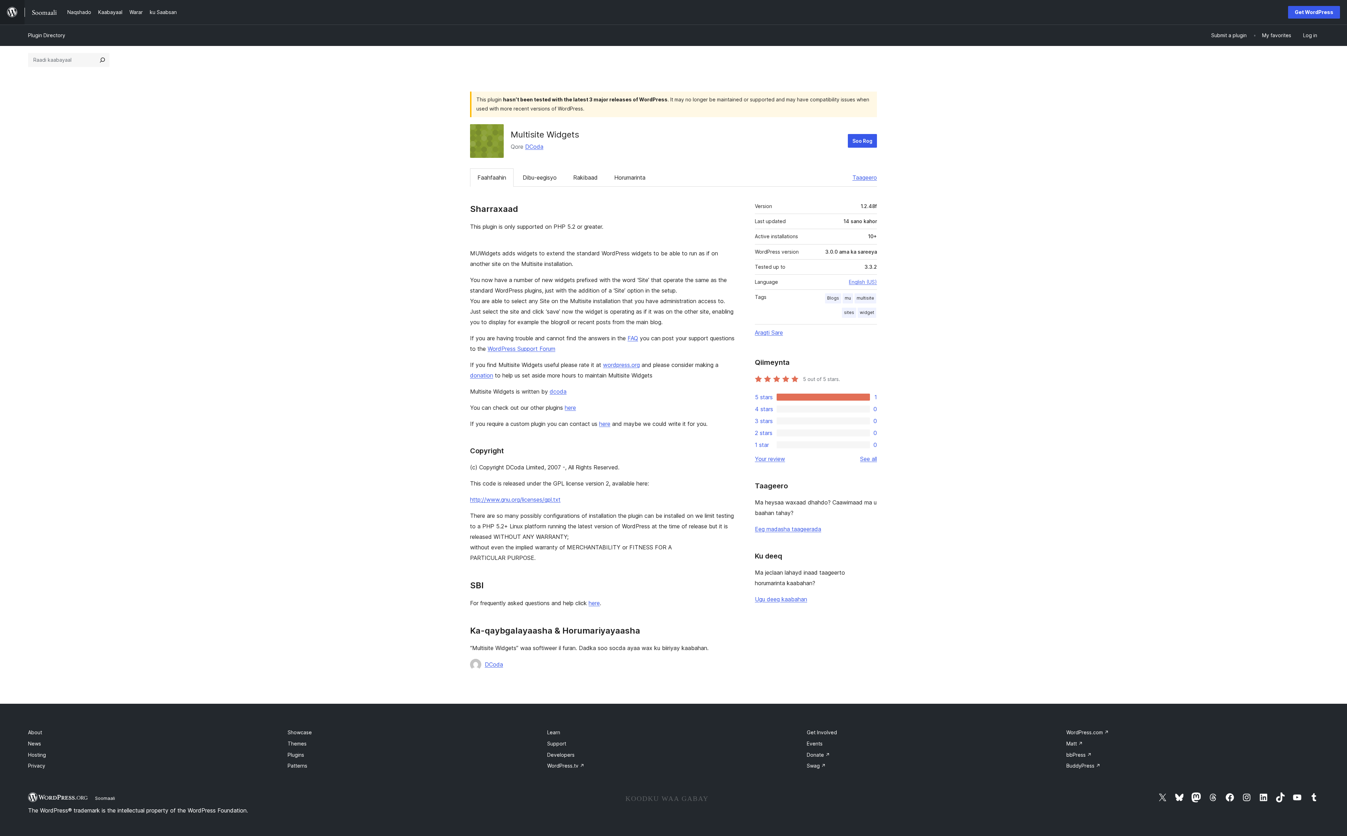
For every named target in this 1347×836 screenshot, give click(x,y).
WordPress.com (1087, 732)
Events (815, 744)
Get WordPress (1314, 12)
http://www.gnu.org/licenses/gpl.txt (515, 499)
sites (849, 312)
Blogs (833, 298)
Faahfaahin (491, 177)
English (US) (863, 282)
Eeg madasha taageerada (788, 529)
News (34, 744)
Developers (561, 755)
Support (556, 744)
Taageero (864, 177)
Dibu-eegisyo (540, 177)
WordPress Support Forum (521, 348)
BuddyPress (1083, 766)
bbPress (1079, 755)
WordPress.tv (565, 766)
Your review (770, 458)
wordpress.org (621, 364)
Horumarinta (629, 177)
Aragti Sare (769, 332)
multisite (865, 298)
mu (848, 298)
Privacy (36, 766)
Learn (553, 732)
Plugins (296, 755)
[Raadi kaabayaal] (102, 60)
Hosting (37, 755)
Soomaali (105, 798)
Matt (1074, 744)
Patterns (297, 766)
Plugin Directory (46, 35)
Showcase (300, 732)
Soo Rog (862, 141)
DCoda (534, 146)
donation (481, 375)
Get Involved (822, 732)
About (35, 732)
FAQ (633, 338)
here (570, 407)
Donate (818, 755)
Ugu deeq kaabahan (781, 599)
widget (867, 312)
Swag (816, 766)
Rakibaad (585, 177)
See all (868, 458)
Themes (297, 744)
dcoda (558, 391)
